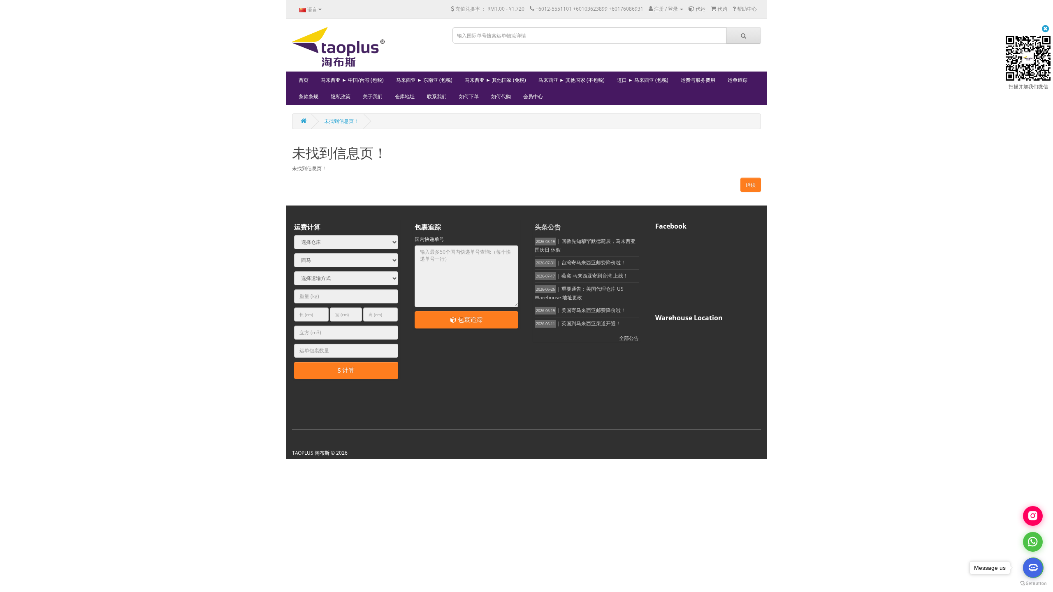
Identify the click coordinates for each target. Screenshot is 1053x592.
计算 (348, 370)
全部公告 (629, 338)
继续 (751, 184)
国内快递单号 (429, 239)
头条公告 (548, 226)
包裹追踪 (469, 319)
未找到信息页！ (341, 121)
